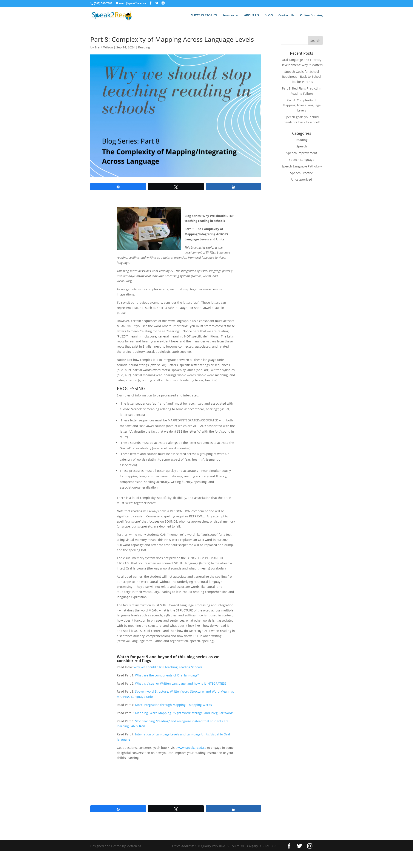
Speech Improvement (301, 153)
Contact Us (286, 15)
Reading (144, 47)
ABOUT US (251, 15)
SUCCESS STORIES (204, 15)
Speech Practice (301, 173)
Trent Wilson (104, 47)
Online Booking (311, 15)
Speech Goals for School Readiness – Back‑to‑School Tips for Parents (301, 77)
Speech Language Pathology (302, 166)
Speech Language (301, 160)
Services (228, 15)
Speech (301, 146)
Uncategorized (301, 179)
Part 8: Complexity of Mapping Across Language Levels (302, 105)
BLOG (269, 15)
